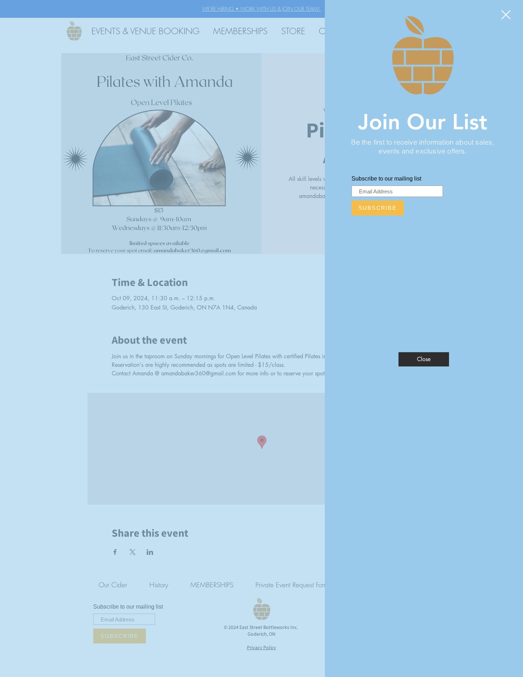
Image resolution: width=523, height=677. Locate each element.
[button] (506, 14)
